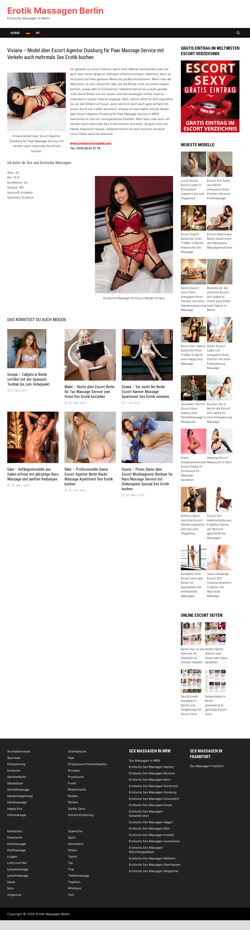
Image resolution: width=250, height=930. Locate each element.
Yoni (71, 895)
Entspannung (16, 764)
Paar (71, 758)
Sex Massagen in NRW (144, 760)
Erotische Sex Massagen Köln (149, 828)
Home (15, 33)
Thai (71, 869)
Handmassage (17, 802)
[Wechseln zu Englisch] (38, 33)
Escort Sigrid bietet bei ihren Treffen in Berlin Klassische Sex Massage (192, 243)
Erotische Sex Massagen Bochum (152, 773)
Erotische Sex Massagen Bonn (150, 779)
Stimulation (76, 844)
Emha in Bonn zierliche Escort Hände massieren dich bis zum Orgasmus (193, 524)
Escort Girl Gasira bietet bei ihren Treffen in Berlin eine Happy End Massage (193, 354)
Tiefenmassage (78, 875)
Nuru (10, 888)
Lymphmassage (18, 875)
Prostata (73, 770)
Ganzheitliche (16, 777)
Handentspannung (20, 796)
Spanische (75, 831)
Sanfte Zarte (76, 809)
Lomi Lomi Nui (17, 863)
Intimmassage (16, 815)
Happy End (14, 809)
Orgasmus (14, 895)
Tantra (72, 856)
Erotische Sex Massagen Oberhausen (155, 864)
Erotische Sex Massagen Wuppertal (153, 871)
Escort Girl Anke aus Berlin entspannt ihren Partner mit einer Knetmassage (219, 189)
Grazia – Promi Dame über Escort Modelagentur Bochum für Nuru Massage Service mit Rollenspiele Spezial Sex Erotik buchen (147, 479)
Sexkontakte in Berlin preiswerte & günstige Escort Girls (216, 705)
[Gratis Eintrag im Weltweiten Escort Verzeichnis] (210, 96)
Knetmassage (16, 844)
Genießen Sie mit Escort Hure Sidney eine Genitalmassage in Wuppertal (193, 413)
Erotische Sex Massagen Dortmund (153, 786)
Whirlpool (74, 888)
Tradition (74, 882)
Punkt (72, 783)
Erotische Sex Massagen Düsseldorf (154, 799)
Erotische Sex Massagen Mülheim (152, 858)
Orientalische (77, 751)
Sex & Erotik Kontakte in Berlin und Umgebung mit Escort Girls (191, 705)
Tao (70, 863)
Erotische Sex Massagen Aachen (151, 767)
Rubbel (73, 796)
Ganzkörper (15, 783)
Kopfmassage (16, 850)
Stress (72, 850)
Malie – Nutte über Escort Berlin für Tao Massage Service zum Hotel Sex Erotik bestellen (89, 391)
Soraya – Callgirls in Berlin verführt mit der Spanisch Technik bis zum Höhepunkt (28, 379)
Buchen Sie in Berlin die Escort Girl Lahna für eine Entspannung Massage (219, 413)
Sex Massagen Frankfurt (207, 766)
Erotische (13, 770)
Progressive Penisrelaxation (87, 764)
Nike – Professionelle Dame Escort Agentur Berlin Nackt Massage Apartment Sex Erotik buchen (88, 476)
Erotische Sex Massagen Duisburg (152, 792)
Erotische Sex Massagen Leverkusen (154, 841)
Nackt (11, 882)
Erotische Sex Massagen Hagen (151, 822)
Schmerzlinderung (81, 815)
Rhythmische (77, 789)
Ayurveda (13, 758)
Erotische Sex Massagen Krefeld (151, 835)
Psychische (76, 777)
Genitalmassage (18, 789)
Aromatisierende (18, 751)
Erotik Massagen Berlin (55, 10)
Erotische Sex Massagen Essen (150, 805)
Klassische (14, 837)
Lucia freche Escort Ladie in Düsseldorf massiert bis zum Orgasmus (192, 189)
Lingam (12, 856)
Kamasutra (14, 831)
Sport (72, 837)
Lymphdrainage (17, 869)
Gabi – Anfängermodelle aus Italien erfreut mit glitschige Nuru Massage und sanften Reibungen (32, 474)
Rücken (73, 802)
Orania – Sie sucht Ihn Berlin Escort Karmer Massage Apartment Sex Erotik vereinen (145, 391)
